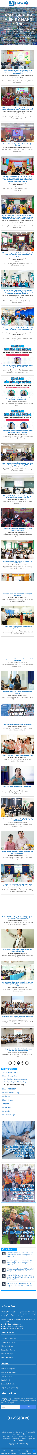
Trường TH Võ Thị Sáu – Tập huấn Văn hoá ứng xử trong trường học (17, 594)
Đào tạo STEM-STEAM (9, 1089)
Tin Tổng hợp (6, 1111)
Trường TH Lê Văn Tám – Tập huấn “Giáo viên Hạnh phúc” (17, 787)
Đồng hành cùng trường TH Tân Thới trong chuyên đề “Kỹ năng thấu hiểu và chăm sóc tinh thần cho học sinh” (17, 254)
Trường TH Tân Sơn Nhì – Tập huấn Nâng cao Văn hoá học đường (18, 659)
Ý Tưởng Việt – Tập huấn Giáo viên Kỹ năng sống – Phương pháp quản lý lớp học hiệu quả (17, 496)
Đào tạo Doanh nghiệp (10, 1072)
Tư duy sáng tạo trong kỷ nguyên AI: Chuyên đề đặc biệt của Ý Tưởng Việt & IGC (20, 1285)
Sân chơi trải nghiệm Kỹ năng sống (15, 1082)
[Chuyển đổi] (34, 1076)
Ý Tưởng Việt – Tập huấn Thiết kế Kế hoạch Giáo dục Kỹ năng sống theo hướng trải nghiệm (17, 1049)
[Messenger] (34, 1451)
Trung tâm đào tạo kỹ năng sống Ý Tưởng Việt (19, 29)
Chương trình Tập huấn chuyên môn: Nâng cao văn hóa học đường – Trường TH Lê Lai (17, 398)
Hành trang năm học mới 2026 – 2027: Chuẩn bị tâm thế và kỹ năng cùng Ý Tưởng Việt (20, 1254)
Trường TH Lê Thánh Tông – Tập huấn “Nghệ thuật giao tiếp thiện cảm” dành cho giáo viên (17, 917)
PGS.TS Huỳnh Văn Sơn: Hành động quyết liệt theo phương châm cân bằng (17, 950)
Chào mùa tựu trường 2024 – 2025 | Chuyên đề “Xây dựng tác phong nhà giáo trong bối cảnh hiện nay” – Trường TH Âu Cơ (17, 72)
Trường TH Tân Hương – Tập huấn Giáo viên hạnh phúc (17, 755)
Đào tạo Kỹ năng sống (9, 1076)
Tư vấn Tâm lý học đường (10, 1093)
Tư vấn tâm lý (6, 1096)
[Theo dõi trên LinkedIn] (23, 1414)
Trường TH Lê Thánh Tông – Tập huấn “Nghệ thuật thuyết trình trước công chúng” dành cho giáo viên (17, 885)
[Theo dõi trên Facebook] (10, 1414)
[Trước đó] (10, 1063)
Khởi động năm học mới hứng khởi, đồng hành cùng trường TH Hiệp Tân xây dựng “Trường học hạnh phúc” (17, 108)
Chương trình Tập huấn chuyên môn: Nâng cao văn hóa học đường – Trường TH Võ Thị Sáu (17, 366)
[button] (2, 3)
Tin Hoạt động (7, 1107)
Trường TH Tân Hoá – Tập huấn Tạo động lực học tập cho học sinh (17, 562)
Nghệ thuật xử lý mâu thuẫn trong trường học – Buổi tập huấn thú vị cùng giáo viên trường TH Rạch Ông (17, 464)
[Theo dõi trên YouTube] (27, 1414)
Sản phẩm (5, 1104)
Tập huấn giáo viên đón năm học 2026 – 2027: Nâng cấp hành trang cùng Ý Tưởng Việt (21, 1262)
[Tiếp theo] (27, 1063)
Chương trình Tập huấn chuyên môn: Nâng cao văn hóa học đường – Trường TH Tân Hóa (17, 431)
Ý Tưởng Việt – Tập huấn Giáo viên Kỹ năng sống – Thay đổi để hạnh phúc (17, 627)
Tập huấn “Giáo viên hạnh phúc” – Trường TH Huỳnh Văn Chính (17, 144)
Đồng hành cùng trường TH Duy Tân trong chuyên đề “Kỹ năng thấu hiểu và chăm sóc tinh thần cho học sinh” (17, 329)
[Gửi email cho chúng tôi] (19, 1414)
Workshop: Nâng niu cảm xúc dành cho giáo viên (17, 724)
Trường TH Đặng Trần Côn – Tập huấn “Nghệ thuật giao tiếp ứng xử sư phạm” (17, 852)
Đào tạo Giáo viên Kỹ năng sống (14, 1085)
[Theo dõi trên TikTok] (14, 1414)
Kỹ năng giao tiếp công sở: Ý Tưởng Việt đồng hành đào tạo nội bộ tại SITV (20, 1270)
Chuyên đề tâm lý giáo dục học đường (15, 1079)
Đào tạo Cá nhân (7, 1100)
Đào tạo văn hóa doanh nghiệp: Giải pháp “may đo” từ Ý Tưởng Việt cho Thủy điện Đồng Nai (21, 1277)
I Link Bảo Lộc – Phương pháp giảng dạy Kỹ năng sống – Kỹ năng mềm (17, 819)
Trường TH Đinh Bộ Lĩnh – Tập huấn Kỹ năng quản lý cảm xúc (17, 692)
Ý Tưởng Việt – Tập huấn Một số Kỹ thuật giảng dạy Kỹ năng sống (17, 1017)
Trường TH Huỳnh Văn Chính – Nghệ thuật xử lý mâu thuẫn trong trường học (18, 529)
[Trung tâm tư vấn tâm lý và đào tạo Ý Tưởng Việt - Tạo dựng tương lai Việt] (18, 3)
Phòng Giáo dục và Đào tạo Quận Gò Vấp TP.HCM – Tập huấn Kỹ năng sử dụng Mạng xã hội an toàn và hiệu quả (17, 983)
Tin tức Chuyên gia (8, 1115)
